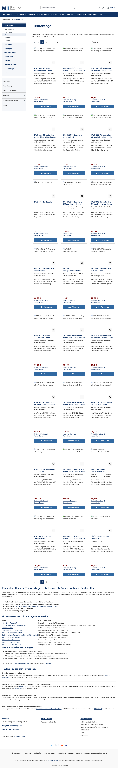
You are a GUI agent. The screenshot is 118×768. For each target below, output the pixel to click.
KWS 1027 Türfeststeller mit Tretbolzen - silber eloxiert (101, 270)
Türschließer (8, 57)
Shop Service (46, 719)
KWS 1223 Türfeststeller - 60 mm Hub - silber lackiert (74, 404)
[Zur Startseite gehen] (11, 7)
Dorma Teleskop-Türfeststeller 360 (98, 470)
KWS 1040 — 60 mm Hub (11, 637)
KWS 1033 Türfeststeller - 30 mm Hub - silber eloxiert (74, 537)
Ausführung (7, 86)
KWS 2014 (23, 686)
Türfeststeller (9, 25)
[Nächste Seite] (54, 42)
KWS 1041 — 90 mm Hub (11, 640)
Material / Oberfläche (10, 100)
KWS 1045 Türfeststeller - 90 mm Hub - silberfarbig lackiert (44, 404)
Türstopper (8, 44)
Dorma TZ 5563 (52, 606)
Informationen (86, 719)
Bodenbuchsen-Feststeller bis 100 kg (49, 709)
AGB (82, 732)
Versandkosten (53, 760)
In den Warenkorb (45, 106)
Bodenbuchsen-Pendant (20, 663)
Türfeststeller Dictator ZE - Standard (102, 537)
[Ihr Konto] (103, 7)
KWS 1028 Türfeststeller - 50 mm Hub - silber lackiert (102, 337)
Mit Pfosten (8, 37)
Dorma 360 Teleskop (39, 606)
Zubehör (7, 40)
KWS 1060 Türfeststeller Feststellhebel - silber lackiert (44, 69)
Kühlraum (7, 61)
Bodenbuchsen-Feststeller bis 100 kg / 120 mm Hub (20, 635)
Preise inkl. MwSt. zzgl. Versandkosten (41, 100)
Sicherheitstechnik (10, 65)
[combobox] (56, 7)
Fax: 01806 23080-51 (10, 730)
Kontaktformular (19, 736)
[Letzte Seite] (58, 42)
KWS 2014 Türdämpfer (43, 202)
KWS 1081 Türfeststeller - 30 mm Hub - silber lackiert (74, 69)
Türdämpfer (8, 49)
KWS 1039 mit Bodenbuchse (12, 633)
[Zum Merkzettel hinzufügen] (53, 62)
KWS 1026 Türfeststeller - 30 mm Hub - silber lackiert (45, 136)
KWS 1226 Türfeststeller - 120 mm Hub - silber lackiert (101, 404)
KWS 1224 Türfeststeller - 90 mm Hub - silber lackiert (74, 337)
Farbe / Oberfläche (10, 91)
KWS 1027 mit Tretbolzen (11, 642)
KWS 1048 (98, 709)
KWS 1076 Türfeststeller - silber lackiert (44, 270)
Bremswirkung (19, 689)
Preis (5, 105)
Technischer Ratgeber (49, 722)
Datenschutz (84, 730)
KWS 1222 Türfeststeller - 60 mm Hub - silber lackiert (102, 136)
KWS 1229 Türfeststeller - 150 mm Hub (44, 470)
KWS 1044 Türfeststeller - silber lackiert (73, 136)
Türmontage (8, 35)
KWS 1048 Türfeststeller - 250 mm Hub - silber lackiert (73, 203)
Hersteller (6, 81)
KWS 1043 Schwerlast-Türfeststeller (43, 537)
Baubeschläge (9, 69)
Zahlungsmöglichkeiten (88, 722)
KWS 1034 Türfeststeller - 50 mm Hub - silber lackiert (74, 470)
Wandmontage (9, 32)
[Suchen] (75, 7)
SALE (5, 73)
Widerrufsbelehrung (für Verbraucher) (94, 727)
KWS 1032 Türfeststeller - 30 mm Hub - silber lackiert (102, 203)
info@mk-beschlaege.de (12, 726)
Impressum (84, 735)
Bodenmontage (9, 29)
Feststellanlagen (10, 53)
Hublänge (6, 95)
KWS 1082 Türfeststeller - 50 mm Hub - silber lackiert (102, 69)
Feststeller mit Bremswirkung (12, 630)
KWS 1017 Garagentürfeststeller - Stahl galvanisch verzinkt (73, 270)
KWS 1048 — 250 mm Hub (11, 645)
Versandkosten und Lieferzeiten (91, 724)
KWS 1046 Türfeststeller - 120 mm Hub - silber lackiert (44, 337)
